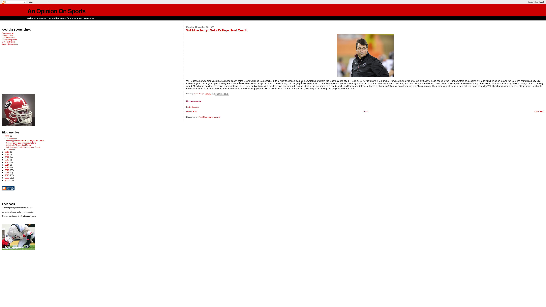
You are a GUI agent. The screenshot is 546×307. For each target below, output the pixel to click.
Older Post (539, 111)
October (10, 150)
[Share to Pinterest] (227, 94)
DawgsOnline (7, 35)
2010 (7, 175)
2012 (7, 170)
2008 (7, 180)
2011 (7, 173)
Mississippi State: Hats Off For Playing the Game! (25, 141)
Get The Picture (8, 42)
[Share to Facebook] (224, 94)
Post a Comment (192, 107)
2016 (7, 160)
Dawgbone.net (8, 33)
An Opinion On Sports (56, 11)
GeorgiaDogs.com (9, 40)
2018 (7, 155)
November (11, 139)
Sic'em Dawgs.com (10, 44)
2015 (7, 162)
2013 (7, 167)
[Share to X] (222, 94)
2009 (7, 178)
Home (365, 111)
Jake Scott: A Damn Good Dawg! (18, 145)
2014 (7, 165)
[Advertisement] (86, 70)
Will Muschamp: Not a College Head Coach (23, 147)
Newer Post (191, 111)
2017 (7, 157)
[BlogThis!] (219, 94)
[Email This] (216, 94)
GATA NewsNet (8, 38)
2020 (7, 136)
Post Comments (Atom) (209, 117)
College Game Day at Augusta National (21, 143)
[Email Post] (213, 94)
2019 (7, 152)
